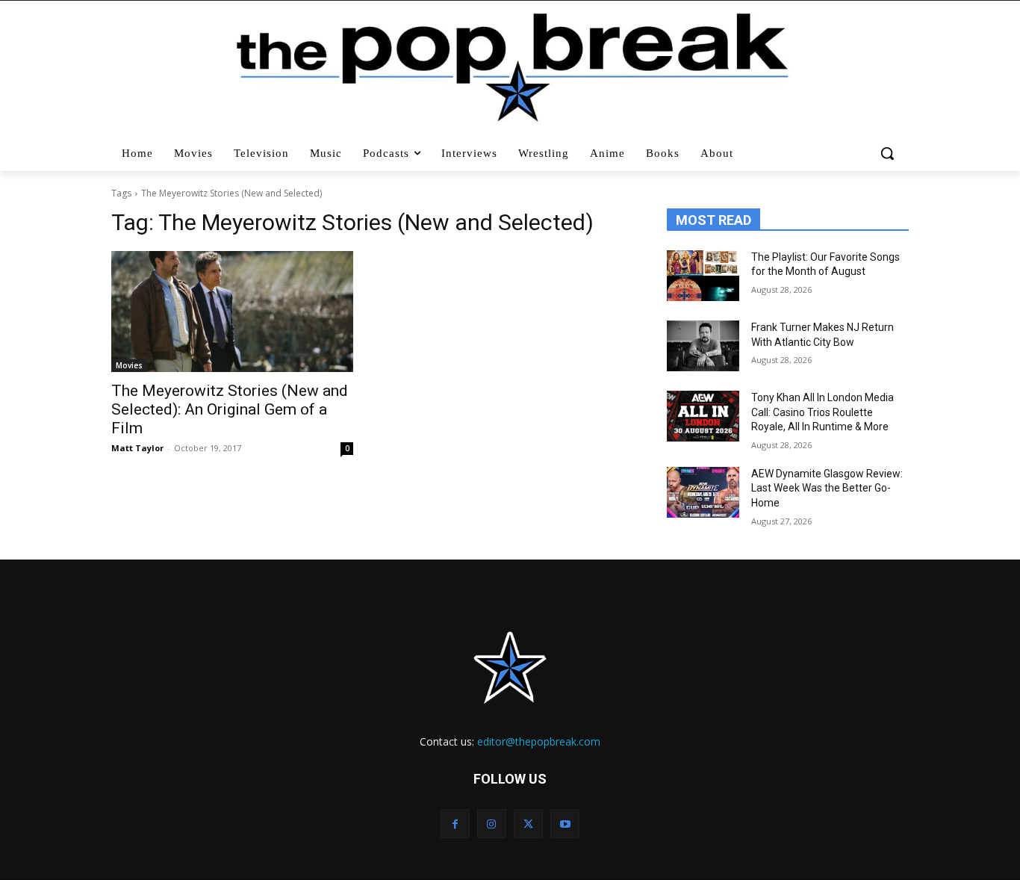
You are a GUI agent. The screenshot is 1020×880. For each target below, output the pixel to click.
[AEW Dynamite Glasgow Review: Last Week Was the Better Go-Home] (703, 492)
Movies (129, 365)
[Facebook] (455, 823)
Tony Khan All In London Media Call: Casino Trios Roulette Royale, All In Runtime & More (822, 412)
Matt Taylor (137, 447)
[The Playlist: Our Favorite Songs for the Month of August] (703, 275)
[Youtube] (564, 823)
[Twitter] (528, 823)
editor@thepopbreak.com (538, 741)
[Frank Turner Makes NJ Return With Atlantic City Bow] (703, 345)
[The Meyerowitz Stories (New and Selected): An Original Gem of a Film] (232, 311)
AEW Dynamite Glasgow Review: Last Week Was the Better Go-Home (827, 488)
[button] (889, 153)
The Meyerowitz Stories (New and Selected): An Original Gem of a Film (229, 409)
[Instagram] (491, 823)
